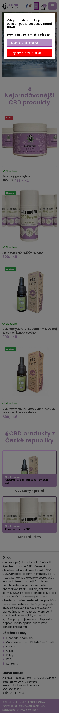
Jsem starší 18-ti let (24, 43)
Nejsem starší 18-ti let (25, 53)
